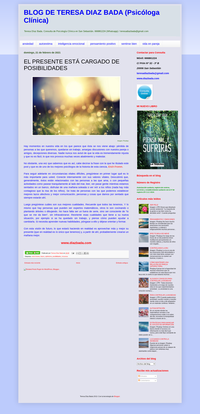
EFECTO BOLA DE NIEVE (159, 234)
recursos (65, 256)
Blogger (117, 396)
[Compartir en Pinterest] (87, 253)
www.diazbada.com (76, 243)
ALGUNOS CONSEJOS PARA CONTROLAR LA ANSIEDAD (161, 280)
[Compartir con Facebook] (85, 253)
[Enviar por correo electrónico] (77, 253)
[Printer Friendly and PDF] (32, 253)
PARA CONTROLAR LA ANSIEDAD (163, 295)
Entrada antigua (122, 263)
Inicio (78, 263)
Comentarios (145, 380)
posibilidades (57, 256)
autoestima (45, 43)
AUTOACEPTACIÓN (157, 308)
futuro (42, 256)
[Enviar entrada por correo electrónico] (73, 253)
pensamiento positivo (103, 43)
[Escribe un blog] (80, 253)
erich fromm (36, 256)
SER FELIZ (154, 205)
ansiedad (27, 43)
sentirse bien (129, 43)
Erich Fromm (115, 166)
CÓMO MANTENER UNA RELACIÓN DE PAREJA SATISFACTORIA (159, 264)
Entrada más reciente (32, 263)
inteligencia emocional (71, 43)
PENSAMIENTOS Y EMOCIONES (162, 219)
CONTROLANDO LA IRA (159, 248)
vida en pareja (150, 43)
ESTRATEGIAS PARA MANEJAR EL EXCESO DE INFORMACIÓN (162, 324)
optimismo (48, 256)
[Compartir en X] (82, 253)
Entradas (143, 376)
